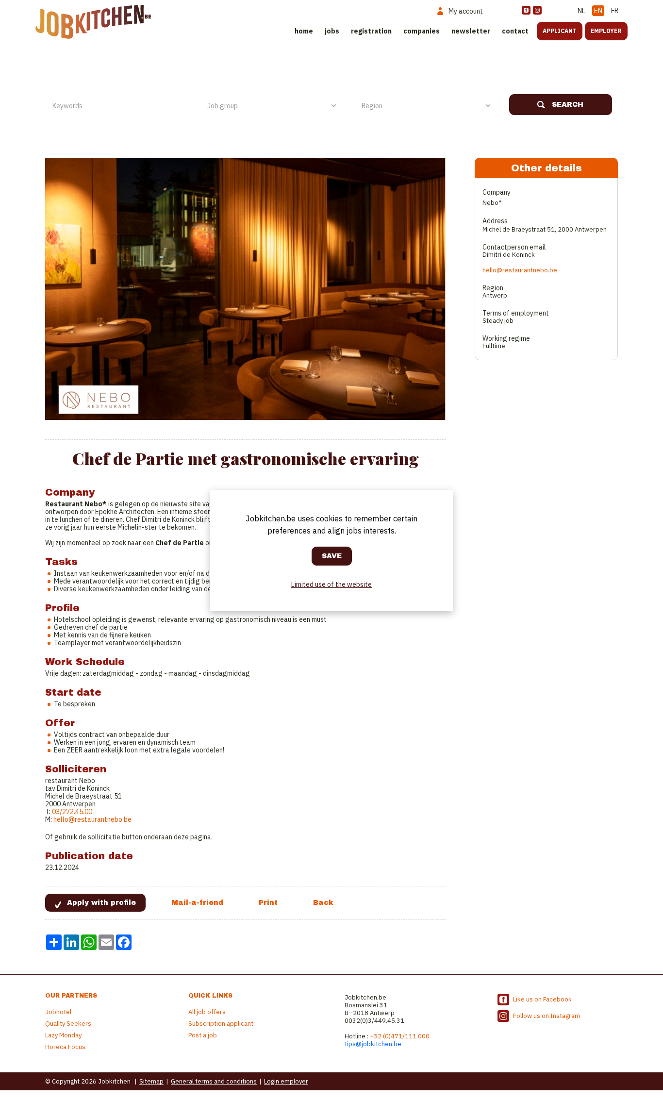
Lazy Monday (63, 1035)
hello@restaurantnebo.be (92, 819)
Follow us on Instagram (546, 1016)
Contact (515, 31)
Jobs (332, 31)
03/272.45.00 (71, 811)
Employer (606, 30)
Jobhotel (58, 1012)
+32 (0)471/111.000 (400, 1036)
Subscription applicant (220, 1023)
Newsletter (470, 31)
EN (598, 10)
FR (614, 10)
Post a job (202, 1035)
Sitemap (151, 1081)
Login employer (286, 1081)
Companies (421, 31)
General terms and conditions (214, 1081)
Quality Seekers (68, 1023)
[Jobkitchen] (93, 22)
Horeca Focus (65, 1047)
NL (581, 10)
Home (304, 31)
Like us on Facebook (542, 999)
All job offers (207, 1012)
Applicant (560, 30)
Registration (371, 31)
